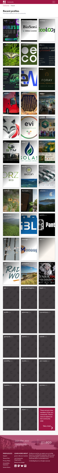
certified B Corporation (41, 455)
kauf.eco (26, 456)
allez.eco (21, 456)
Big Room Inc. (36, 461)
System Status (6, 467)
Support (5, 456)
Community (6, 5)
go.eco (16, 456)
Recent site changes (19, 462)
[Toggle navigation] (53, 2)
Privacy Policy (6, 460)
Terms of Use (6, 458)
